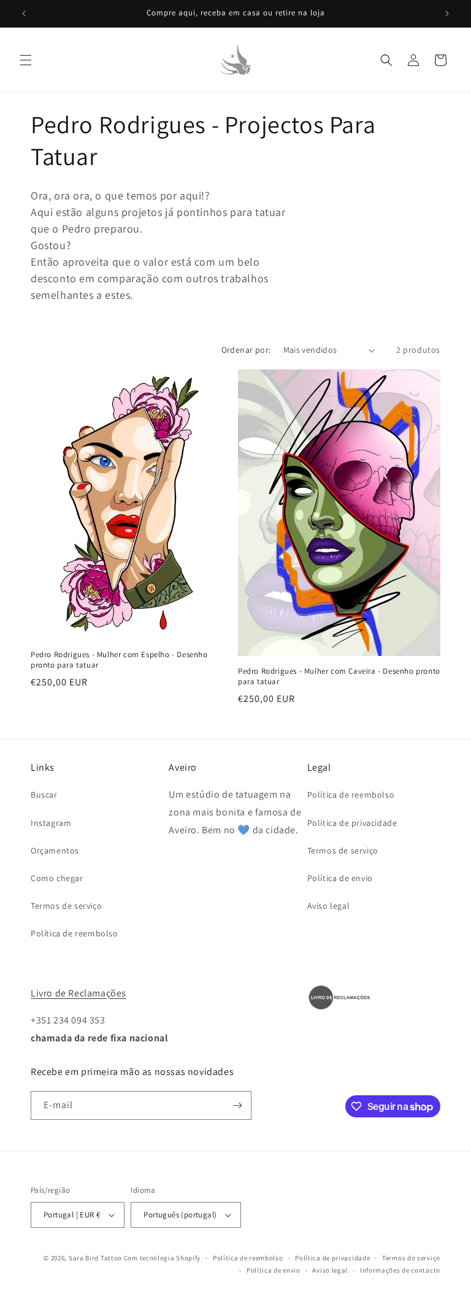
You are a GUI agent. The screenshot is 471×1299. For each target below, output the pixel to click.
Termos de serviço (66, 905)
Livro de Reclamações (78, 993)
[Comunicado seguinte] (447, 13)
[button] (25, 60)
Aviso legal (328, 905)
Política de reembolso (74, 933)
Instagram (51, 822)
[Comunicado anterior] (23, 13)
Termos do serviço (411, 1258)
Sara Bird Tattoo (95, 1258)
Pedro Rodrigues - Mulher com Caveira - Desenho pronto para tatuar (339, 676)
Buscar (44, 794)
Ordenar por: (246, 349)
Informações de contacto (400, 1270)
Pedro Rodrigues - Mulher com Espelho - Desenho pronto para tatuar (119, 660)
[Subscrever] (237, 1105)
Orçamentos (55, 850)
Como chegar (57, 878)
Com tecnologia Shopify (162, 1258)
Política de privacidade (352, 822)
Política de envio (340, 878)
